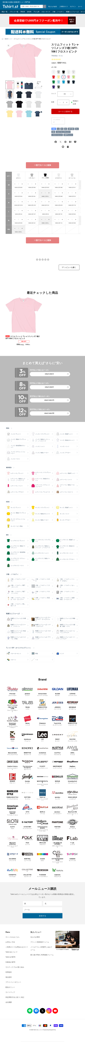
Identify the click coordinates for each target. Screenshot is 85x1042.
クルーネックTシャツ (63, 132)
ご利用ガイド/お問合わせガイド (17, 947)
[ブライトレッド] (53, 77)
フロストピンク (57, 135)
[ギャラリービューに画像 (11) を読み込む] (29, 104)
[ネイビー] (73, 82)
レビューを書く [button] (70, 267)
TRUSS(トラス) (56, 56)
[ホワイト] (53, 72)
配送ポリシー (10, 987)
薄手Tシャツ (68, 135)
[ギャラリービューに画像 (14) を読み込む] (19, 113)
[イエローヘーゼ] (58, 77)
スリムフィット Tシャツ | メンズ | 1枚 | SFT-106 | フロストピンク (23, 337)
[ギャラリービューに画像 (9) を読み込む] (10, 104)
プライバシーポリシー (13, 982)
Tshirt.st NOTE (10, 957)
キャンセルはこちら (12, 937)
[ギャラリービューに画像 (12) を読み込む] (38, 104)
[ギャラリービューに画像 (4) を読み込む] (38, 85)
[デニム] (68, 82)
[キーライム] (73, 77)
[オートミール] (73, 72)
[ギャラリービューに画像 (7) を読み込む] (29, 94)
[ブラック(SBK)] (63, 72)
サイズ (53, 93)
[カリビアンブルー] (63, 82)
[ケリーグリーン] (53, 82)
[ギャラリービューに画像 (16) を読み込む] (38, 113)
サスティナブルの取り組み (15, 967)
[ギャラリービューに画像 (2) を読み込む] (19, 85)
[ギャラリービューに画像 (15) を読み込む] (29, 113)
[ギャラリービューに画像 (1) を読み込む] (10, 85)
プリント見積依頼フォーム (39, 942)
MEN (53, 129)
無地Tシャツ (8, 38)
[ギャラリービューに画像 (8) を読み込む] (38, 94)
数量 (52, 102)
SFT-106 (71, 129)
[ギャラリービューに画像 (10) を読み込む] (19, 104)
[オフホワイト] (68, 72)
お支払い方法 (10, 942)
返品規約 (9, 977)
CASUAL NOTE (10, 962)
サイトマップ (10, 992)
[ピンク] (68, 77)
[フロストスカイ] (58, 82)
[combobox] (33, 6)
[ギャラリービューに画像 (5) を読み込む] (10, 94)
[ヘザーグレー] (58, 72)
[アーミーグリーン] (58, 87)
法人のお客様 (35, 937)
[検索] (44, 6)
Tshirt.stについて (11, 952)
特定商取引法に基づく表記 (15, 997)
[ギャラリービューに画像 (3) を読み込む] (29, 85)
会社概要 (9, 1002)
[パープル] (53, 87)
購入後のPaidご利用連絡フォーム (42, 955)
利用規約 (9, 972)
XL (77, 129)
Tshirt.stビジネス (38, 1029)
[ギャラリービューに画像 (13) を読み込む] (10, 113)
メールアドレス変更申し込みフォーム (41, 948)
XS (53, 132)
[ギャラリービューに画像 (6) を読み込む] (19, 94)
